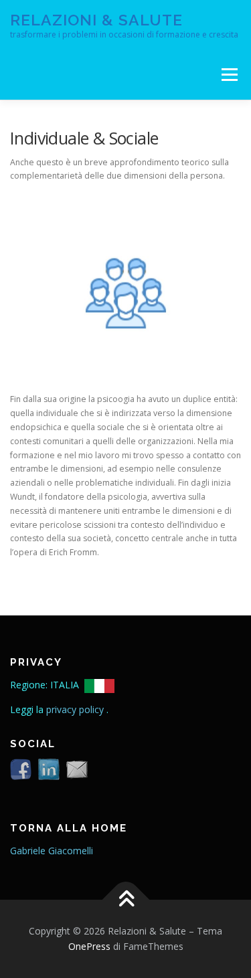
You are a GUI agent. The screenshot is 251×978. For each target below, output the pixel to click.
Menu (229, 74)
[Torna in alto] (125, 899)
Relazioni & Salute (96, 20)
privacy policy (76, 709)
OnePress (89, 946)
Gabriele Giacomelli (51, 850)
